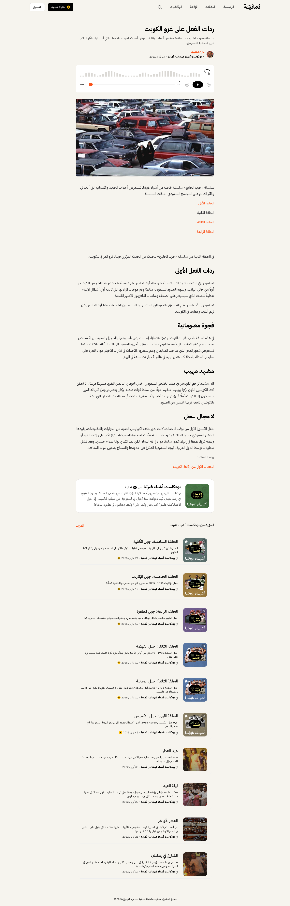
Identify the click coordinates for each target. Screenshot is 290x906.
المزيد (80, 526)
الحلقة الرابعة (205, 231)
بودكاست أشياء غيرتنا (190, 57)
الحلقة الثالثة (205, 222)
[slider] (91, 84)
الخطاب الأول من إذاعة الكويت (193, 466)
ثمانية (170, 57)
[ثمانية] (252, 7)
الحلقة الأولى (206, 203)
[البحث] (159, 7)
